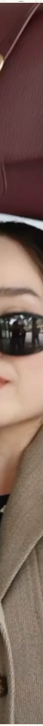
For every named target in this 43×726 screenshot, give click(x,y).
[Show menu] (2, 1)
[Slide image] (21, 363)
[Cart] (41, 1)
